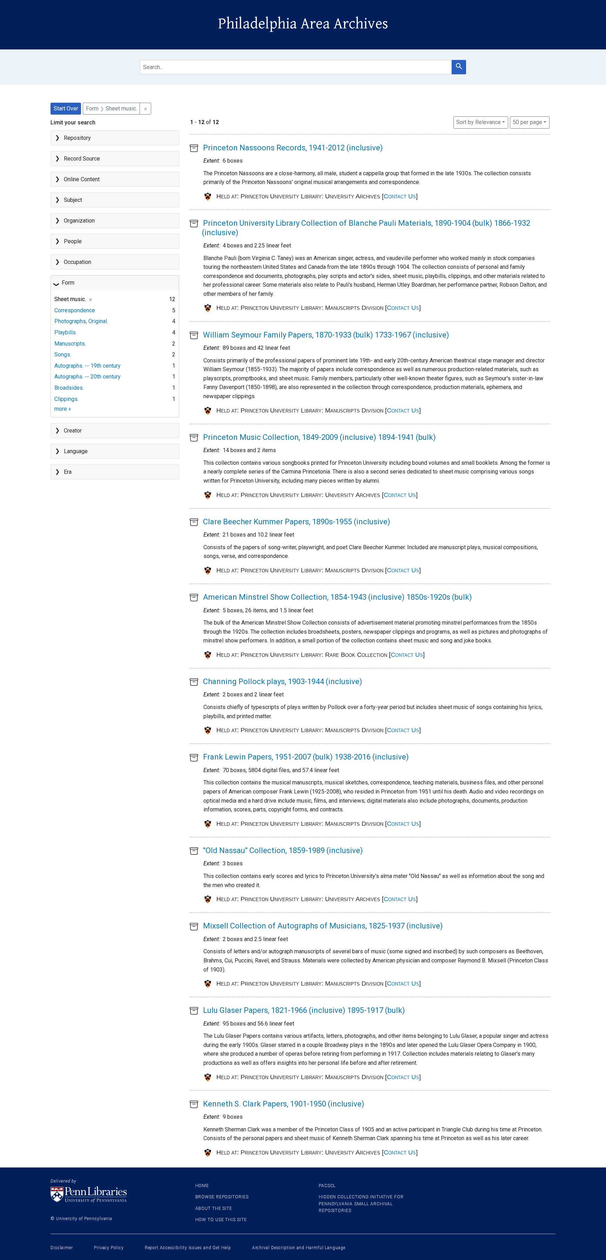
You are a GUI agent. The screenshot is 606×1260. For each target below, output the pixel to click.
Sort (478, 122)
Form (68, 282)
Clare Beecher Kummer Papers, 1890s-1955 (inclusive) (296, 521)
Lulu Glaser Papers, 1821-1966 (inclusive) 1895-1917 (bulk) (304, 1010)
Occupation (77, 262)
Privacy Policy (109, 1247)
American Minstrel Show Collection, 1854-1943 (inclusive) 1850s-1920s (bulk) (337, 597)
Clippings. (66, 399)
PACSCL (327, 1185)
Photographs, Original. (81, 321)
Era (68, 472)
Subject (73, 200)
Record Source (82, 158)
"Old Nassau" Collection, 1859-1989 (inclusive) (283, 850)
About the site (214, 1208)
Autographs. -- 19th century (87, 365)
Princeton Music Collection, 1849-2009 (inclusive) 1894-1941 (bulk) (319, 437)
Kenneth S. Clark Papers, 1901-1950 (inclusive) (283, 1103)
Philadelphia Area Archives (303, 24)
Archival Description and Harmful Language (298, 1247)
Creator (73, 430)
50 (527, 121)
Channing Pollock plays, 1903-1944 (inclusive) (282, 681)
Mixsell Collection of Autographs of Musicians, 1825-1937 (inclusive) (323, 925)
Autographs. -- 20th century (87, 376)
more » (62, 409)
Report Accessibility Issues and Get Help (188, 1247)
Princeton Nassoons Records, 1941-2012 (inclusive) (293, 147)
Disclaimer (61, 1247)
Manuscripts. (70, 343)
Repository (77, 138)
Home (202, 1185)
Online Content (82, 179)
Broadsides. (69, 387)
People (73, 241)
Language (76, 451)
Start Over (66, 108)
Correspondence (74, 310)
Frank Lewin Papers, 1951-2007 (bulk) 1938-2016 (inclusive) (306, 756)
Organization (79, 220)
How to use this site (221, 1219)
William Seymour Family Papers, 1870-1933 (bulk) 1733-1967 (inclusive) (326, 335)
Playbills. (65, 332)
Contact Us (400, 196)
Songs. (62, 354)
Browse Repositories (222, 1196)
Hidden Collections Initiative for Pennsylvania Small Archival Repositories (361, 1203)
